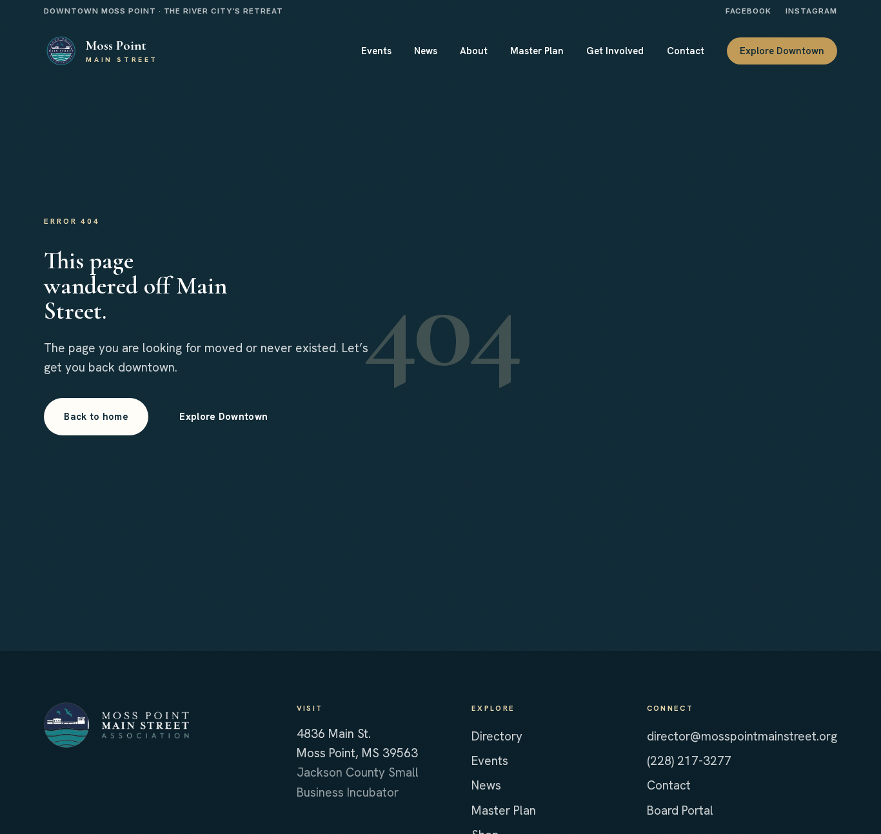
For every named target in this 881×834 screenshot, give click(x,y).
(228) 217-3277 (689, 761)
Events (489, 761)
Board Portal (680, 810)
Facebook (748, 10)
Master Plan (503, 810)
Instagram (811, 10)
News (486, 785)
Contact (669, 785)
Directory (496, 736)
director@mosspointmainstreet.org (742, 736)
